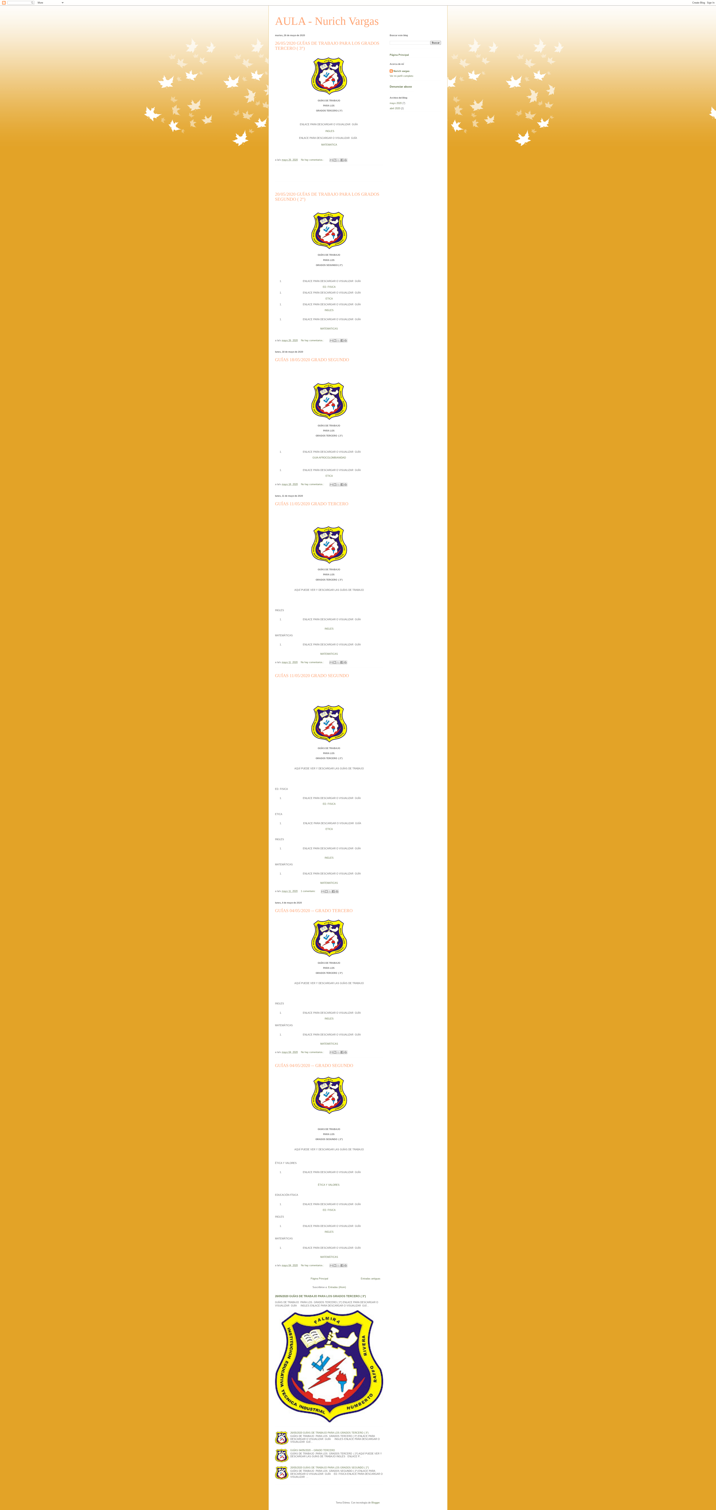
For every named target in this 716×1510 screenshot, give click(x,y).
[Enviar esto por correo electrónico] (331, 160)
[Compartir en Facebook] (342, 160)
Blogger (375, 1502)
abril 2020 (395, 108)
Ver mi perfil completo (401, 76)
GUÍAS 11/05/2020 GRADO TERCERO (311, 503)
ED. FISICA (329, 287)
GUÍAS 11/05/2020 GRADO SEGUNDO (312, 675)
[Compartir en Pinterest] (345, 160)
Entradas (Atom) (337, 1287)
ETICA (329, 298)
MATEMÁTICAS (329, 1043)
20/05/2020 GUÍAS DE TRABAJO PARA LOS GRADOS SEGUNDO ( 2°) (329, 1467)
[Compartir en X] (338, 160)
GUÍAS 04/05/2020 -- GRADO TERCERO (314, 910)
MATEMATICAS (329, 328)
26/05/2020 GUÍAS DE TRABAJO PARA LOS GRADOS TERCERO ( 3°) (320, 1296)
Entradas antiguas (370, 1278)
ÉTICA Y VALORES (329, 1184)
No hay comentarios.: (313, 159)
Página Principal (319, 1278)
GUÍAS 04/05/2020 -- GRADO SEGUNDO (314, 1065)
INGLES (329, 131)
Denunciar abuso (401, 86)
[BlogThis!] (335, 160)
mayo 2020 (396, 103)
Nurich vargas (401, 71)
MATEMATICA (329, 144)
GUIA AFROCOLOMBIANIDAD (329, 457)
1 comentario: (308, 891)
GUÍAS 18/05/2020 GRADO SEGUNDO (312, 359)
